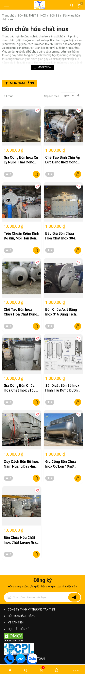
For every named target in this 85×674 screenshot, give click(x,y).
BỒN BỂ (54, 15)
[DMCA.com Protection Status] (14, 641)
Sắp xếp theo (51, 96)
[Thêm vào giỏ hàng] (36, 174)
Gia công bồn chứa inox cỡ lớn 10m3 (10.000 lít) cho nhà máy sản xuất (61, 464)
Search (71, 5)
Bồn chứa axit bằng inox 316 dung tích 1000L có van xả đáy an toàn (62, 312)
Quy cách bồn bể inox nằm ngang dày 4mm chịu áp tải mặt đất (21, 464)
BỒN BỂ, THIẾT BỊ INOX (32, 15)
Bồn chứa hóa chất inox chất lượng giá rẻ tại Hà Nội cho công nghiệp (20, 540)
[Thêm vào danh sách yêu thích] (37, 110)
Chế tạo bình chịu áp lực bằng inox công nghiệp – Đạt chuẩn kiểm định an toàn (62, 160)
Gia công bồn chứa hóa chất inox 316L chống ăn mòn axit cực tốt (19, 388)
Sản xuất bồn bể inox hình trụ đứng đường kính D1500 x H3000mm (62, 388)
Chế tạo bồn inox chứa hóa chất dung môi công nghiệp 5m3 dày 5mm (21, 312)
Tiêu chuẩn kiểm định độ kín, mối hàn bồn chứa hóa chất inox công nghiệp (21, 236)
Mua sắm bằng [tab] (22, 83)
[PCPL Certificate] (19, 653)
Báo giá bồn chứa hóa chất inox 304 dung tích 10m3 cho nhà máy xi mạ (61, 236)
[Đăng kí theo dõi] (74, 597)
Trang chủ (8, 15)
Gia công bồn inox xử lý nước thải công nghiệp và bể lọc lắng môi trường (21, 160)
